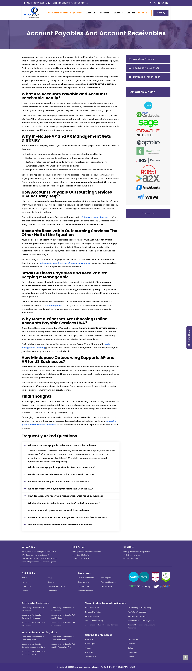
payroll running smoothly (53, 305)
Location (142, 12)
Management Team (56, 586)
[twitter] (154, 3)
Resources (104, 12)
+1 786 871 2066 (37, 3)
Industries (118, 12)
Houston (131, 643)
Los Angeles (133, 639)
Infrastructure (83, 586)
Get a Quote (106, 578)
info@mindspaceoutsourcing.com (41, 562)
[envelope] (166, 3)
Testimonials (83, 582)
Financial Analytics (93, 612)
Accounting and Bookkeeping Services (101, 625)
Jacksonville (90, 656)
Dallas (130, 648)
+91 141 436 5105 (59, 3)
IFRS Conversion (92, 607)
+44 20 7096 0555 (79, 3)
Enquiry (161, 12)
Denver (131, 656)
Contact (131, 12)
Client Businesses (85, 590)
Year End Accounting (94, 620)
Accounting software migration (141, 620)
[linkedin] (159, 3)
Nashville (89, 652)
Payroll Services (92, 616)
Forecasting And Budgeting (139, 607)
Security (51, 582)
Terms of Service (108, 582)
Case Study (26, 586)
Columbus (132, 652)
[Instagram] (163, 3)
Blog (50, 578)
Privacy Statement (86, 578)
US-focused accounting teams (96, 217)
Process (25, 582)
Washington (90, 643)
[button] (83, 12)
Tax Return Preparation (137, 612)
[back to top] (185, 657)
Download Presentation (146, 76)
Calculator (52, 590)
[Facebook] (151, 3)
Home (24, 578)
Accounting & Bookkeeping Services (65, 12)
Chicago (89, 648)
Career (25, 590)
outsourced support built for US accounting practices (66, 263)
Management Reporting (138, 616)
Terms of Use (106, 586)
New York (89, 639)
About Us (90, 12)
